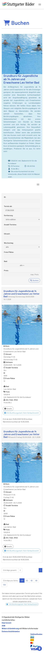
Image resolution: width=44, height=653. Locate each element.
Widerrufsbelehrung (10, 628)
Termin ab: (8, 206)
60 (32, 580)
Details (9, 409)
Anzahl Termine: (10, 224)
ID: (5, 197)
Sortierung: (8, 215)
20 (22, 580)
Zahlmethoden (36, 634)
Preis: (6, 270)
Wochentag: (9, 243)
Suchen (35, 280)
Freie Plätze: (9, 252)
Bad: (6, 261)
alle (21, 265)
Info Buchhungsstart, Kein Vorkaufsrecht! (22, 413)
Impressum (6, 623)
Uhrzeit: (7, 234)
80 (36, 580)
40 (27, 580)
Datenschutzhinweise (11, 631)
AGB (3, 625)
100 (4, 585)
